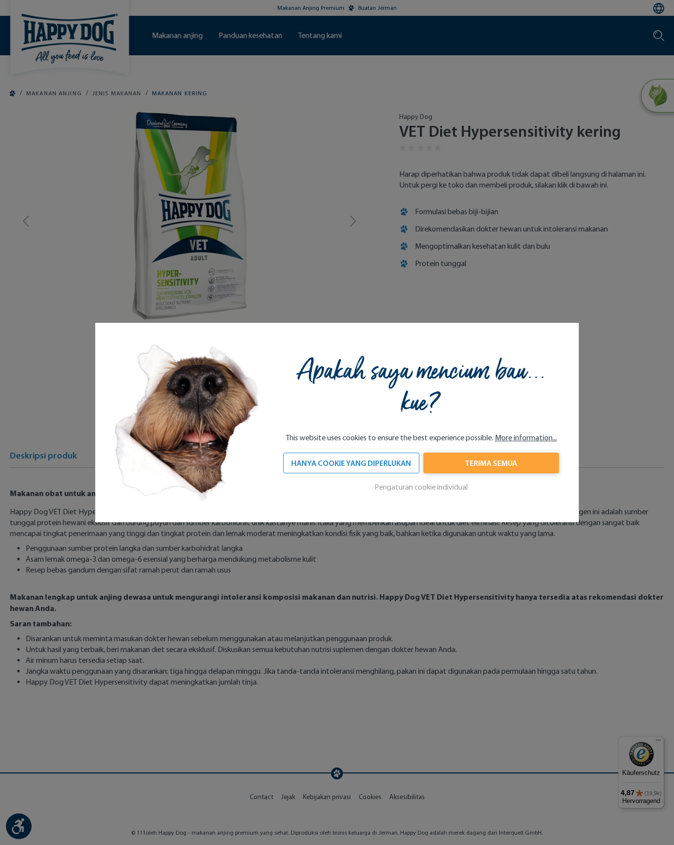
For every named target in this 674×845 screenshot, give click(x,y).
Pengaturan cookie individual (421, 487)
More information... (526, 437)
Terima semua (491, 463)
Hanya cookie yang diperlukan (351, 463)
